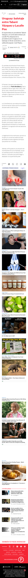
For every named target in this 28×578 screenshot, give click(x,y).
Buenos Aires (18, 550)
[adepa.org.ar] (16, 567)
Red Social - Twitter (10, 546)
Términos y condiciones (10, 576)
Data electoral (13, 8)
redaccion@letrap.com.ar (19, 574)
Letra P (5, 13)
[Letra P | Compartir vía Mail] (25, 164)
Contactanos (4, 546)
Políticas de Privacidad (20, 576)
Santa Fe (8, 552)
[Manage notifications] (25, 570)
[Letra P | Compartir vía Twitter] (13, 164)
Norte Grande (7, 554)
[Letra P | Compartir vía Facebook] (17, 164)
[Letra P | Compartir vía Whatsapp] (9, 164)
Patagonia (15, 554)
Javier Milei (12, 1)
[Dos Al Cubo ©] (6, 567)
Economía (11, 550)
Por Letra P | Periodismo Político (5, 47)
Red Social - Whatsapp (25, 546)
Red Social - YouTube (21, 546)
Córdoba (19, 552)
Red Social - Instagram (17, 546)
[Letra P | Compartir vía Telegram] (21, 164)
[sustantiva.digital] (22, 567)
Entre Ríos (13, 552)
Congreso (21, 554)
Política (5, 550)
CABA (23, 550)
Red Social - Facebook (13, 546)
